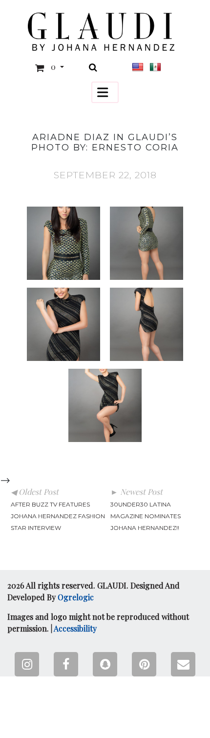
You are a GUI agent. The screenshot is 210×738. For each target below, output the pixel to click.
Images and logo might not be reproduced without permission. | (98, 622)
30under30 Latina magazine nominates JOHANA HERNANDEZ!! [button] (145, 516)
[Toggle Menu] (105, 92)
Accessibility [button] (75, 628)
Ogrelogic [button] (76, 597)
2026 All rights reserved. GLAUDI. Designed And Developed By (93, 591)
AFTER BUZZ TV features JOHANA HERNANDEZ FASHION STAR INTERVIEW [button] (58, 516)
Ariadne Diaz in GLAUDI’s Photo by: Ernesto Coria (105, 142)
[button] (101, 31)
